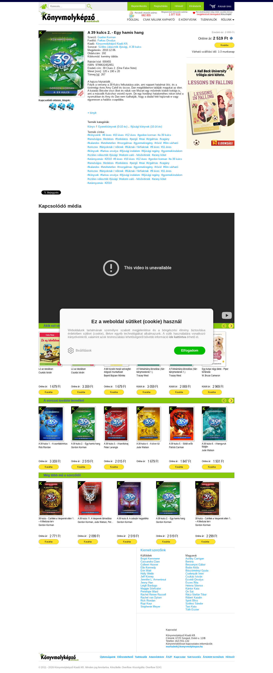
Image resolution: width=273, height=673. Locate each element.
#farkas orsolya (109, 151)
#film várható (170, 143)
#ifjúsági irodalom (130, 151)
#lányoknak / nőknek (112, 147)
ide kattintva (177, 337)
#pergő (133, 139)
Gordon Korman (107, 37)
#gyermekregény (143, 143)
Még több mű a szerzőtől (62, 475)
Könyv (91, 126)
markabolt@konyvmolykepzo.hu (184, 646)
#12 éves (130, 135)
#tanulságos (95, 139)
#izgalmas (152, 139)
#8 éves (107, 135)
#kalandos (93, 143)
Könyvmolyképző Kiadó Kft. (112, 43)
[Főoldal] (44, 6)
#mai (142, 139)
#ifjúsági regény (150, 151)
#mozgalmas (124, 143)
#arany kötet (159, 155)
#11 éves (166, 147)
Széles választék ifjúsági (112, 46)
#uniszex (93, 147)
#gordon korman (146, 135)
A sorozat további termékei (64, 400)
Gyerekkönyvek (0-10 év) (112, 126)
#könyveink (94, 135)
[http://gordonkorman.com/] (62, 107)
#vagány (164, 139)
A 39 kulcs (135, 46)
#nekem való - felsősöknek (134, 155)
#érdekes (108, 139)
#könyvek (93, 151)
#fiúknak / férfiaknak (137, 147)
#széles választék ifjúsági (103, 155)
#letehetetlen (108, 143)
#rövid (157, 143)
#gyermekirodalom (171, 151)
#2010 (108, 159)
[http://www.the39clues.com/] (70, 107)
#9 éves (154, 147)
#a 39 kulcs (164, 135)
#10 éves (118, 135)
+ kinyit (92, 112)
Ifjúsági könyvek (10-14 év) (146, 126)
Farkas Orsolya (106, 40)
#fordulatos (121, 139)
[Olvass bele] (78, 90)
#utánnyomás (95, 159)
